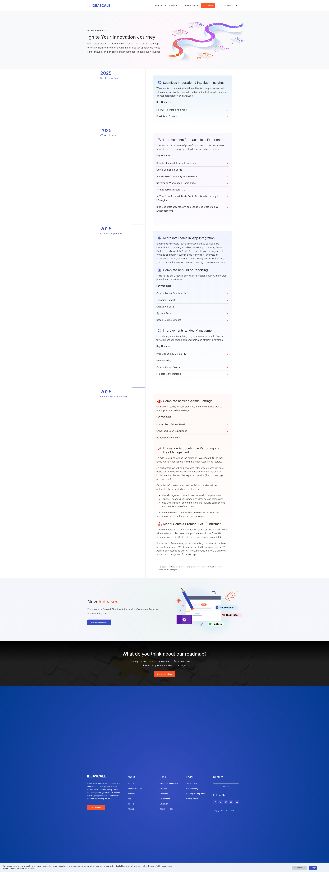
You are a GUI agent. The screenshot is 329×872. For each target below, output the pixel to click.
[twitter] (220, 802)
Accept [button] (313, 867)
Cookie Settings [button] (299, 867)
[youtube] (231, 802)
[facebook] (215, 802)
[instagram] (226, 802)
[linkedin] (237, 802)
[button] (237, 5)
